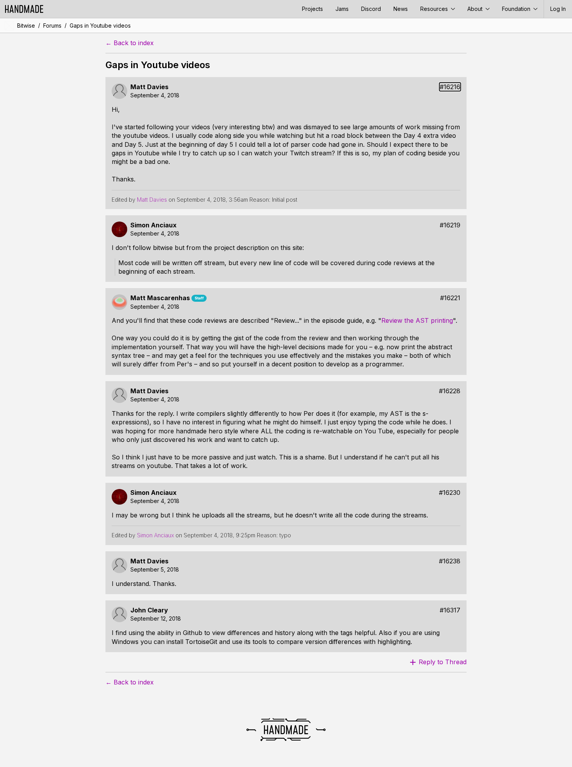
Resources (434, 8)
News (400, 8)
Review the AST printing (417, 320)
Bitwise (26, 25)
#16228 (449, 391)
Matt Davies (149, 87)
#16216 (450, 87)
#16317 (450, 610)
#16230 (449, 492)
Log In (558, 8)
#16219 (450, 225)
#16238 (449, 561)
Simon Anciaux (153, 225)
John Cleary (149, 610)
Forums (52, 25)
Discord (371, 8)
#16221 (450, 298)
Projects (312, 8)
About (475, 8)
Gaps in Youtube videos (100, 25)
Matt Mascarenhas (160, 298)
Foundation (517, 8)
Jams (342, 8)
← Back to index (129, 43)
